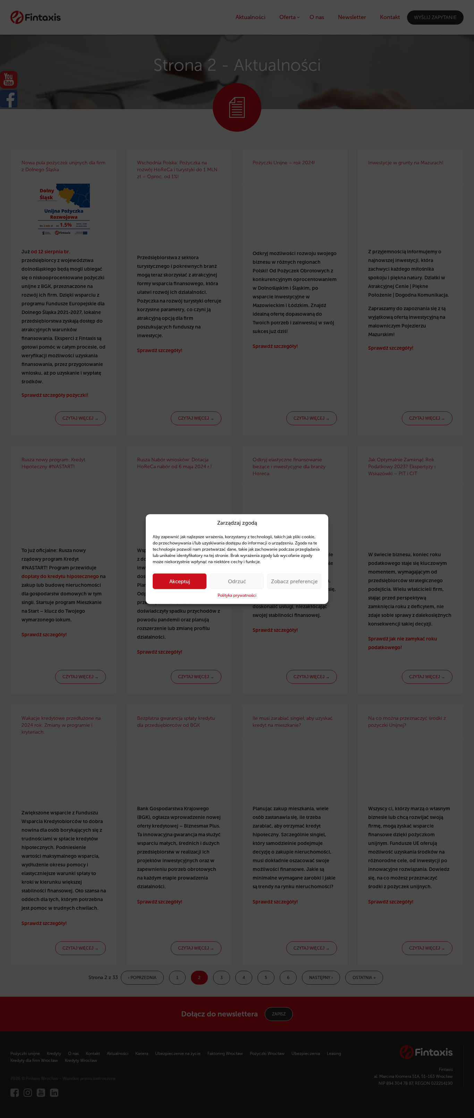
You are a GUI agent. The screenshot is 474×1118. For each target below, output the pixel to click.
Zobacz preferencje (294, 581)
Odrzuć (237, 581)
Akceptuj (179, 581)
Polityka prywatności (237, 595)
